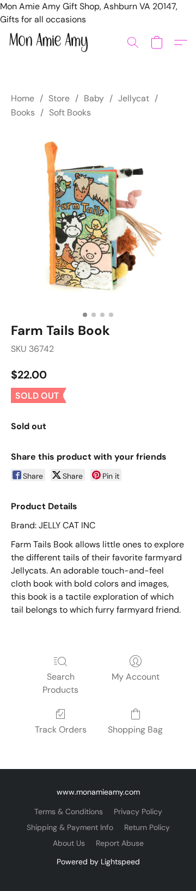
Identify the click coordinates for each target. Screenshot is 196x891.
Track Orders (61, 729)
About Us (69, 843)
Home (22, 98)
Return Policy (147, 827)
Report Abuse (120, 843)
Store (59, 98)
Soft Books (70, 112)
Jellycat (133, 98)
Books (23, 112)
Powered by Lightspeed (98, 861)
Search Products (60, 683)
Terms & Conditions (68, 811)
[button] (51, 42)
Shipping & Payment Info (70, 827)
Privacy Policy (138, 811)
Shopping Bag (135, 729)
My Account (136, 676)
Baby (94, 98)
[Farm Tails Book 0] (98, 218)
